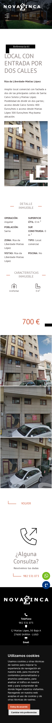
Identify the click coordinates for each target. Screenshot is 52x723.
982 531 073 (31, 576)
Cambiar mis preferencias (24, 712)
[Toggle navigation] (7, 15)
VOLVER (26, 503)
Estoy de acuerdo (19, 706)
